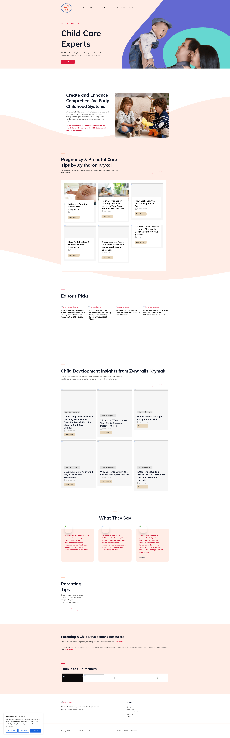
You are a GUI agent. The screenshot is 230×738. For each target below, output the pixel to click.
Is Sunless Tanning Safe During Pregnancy (78, 207)
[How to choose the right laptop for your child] (151, 398)
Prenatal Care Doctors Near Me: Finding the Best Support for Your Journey (147, 230)
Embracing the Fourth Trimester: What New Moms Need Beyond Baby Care (113, 246)
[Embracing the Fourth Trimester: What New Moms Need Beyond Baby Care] (113, 233)
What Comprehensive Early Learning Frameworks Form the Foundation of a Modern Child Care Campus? (78, 422)
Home (78, 8)
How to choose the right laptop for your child (149, 418)
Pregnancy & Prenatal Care (91, 8)
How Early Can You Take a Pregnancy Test (145, 203)
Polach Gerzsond (108, 211)
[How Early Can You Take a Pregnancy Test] (147, 192)
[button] (167, 302)
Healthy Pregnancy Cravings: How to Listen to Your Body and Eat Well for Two (113, 204)
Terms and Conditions (133, 712)
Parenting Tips (121, 8)
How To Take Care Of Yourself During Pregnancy (79, 245)
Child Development (108, 8)
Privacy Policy (131, 709)
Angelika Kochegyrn (142, 208)
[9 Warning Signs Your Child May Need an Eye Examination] (78, 452)
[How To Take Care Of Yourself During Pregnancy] (80, 233)
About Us (131, 8)
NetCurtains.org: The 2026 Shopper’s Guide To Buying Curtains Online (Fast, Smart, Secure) (155, 313)
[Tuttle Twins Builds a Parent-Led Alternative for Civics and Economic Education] (151, 452)
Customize (11, 730)
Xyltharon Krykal (74, 212)
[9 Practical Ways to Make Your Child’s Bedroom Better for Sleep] (114, 400)
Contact (139, 8)
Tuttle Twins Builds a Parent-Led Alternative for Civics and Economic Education (151, 476)
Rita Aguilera (107, 252)
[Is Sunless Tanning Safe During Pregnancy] (80, 194)
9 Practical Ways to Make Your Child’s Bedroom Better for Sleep (113, 423)
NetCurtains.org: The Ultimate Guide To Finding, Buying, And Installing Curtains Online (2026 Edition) (72, 314)
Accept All (35, 730)
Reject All (24, 730)
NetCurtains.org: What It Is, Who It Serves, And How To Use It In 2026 (100, 312)
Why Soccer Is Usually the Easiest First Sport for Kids (114, 473)
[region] (23, 723)
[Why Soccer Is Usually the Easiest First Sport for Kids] (114, 452)
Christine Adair (74, 249)
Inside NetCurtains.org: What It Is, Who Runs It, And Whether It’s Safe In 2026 (128, 312)
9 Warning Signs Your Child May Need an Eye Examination (78, 474)
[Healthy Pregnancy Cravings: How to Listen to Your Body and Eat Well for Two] (113, 192)
